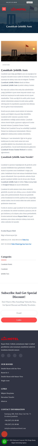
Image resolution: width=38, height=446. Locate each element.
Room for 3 (5, 373)
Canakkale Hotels (6, 264)
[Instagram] (22, 2)
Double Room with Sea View (11, 369)
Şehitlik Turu (5, 274)
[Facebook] (18, 2)
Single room (5, 381)
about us (4, 401)
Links (19, 320)
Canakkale (4, 269)
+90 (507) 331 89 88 (11, 2)
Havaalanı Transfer (7, 397)
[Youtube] (25, 2)
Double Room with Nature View (12, 377)
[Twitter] (20, 2)
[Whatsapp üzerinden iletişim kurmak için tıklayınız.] (4, 441)
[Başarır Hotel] (18, 8)
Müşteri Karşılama (7, 393)
